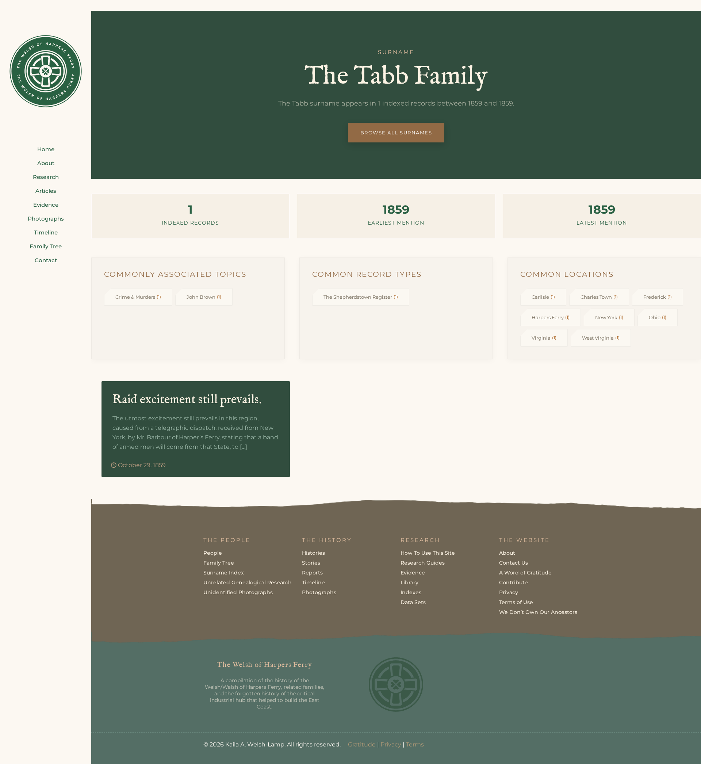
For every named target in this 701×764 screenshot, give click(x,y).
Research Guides (423, 562)
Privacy (508, 592)
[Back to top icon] (666, 749)
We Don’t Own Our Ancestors (538, 612)
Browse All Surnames (396, 132)
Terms (415, 744)
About (507, 553)
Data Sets (413, 602)
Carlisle (543, 297)
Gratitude (362, 744)
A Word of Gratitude (525, 572)
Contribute (513, 582)
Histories (313, 553)
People (212, 553)
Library (409, 582)
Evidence (413, 572)
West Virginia (601, 338)
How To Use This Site (428, 553)
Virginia (544, 338)
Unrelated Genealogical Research (247, 582)
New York (609, 317)
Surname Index (223, 572)
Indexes (411, 592)
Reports (312, 572)
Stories (311, 562)
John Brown (204, 297)
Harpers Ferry (551, 317)
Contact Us (513, 562)
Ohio (657, 317)
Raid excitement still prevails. (187, 400)
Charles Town (599, 297)
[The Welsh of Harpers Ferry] (45, 71)
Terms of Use (516, 602)
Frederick (657, 297)
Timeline (313, 582)
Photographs (319, 592)
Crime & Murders (138, 297)
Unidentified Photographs (238, 592)
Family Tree (218, 562)
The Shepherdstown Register (360, 297)
